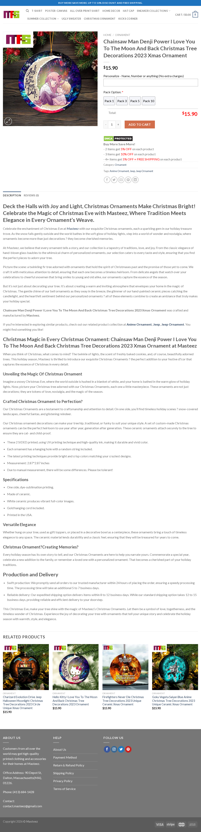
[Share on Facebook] (107, 180)
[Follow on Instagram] (114, 749)
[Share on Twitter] (114, 180)
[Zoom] (8, 121)
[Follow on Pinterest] (128, 749)
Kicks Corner (128, 18)
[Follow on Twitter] (121, 749)
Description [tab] (12, 195)
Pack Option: (113, 92)
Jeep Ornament (144, 171)
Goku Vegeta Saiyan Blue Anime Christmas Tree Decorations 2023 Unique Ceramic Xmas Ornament (173, 700)
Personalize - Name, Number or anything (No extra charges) (143, 76)
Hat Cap (128, 10)
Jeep (132, 171)
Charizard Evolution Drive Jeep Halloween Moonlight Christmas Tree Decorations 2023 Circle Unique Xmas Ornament (23, 702)
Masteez (73, 228)
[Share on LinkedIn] (135, 180)
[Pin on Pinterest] (128, 180)
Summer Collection (41, 18)
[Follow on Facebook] (107, 749)
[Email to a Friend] (121, 180)
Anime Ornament (119, 171)
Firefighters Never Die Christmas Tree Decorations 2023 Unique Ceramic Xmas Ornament (123, 700)
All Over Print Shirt (85, 10)
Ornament (122, 35)
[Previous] (3, 682)
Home (107, 35)
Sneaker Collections (152, 10)
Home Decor (111, 10)
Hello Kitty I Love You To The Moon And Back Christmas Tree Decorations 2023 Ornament (75, 700)
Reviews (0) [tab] (31, 195)
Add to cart (140, 124)
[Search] (27, 11)
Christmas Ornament (100, 18)
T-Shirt (37, 10)
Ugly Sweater (71, 18)
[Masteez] (11, 14)
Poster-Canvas (56, 10)
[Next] (198, 682)
